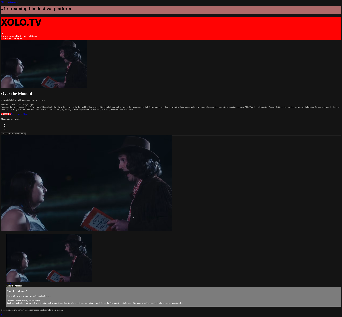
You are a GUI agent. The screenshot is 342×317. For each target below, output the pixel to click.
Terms (15, 310)
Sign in (34, 36)
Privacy (21, 310)
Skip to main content (9, 2)
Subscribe (6, 114)
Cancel (4, 310)
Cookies (28, 310)
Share (25, 114)
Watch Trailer (17, 114)
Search (12, 36)
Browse (5, 36)
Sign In (19, 38)
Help (9, 310)
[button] (2, 33)
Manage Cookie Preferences (44, 310)
